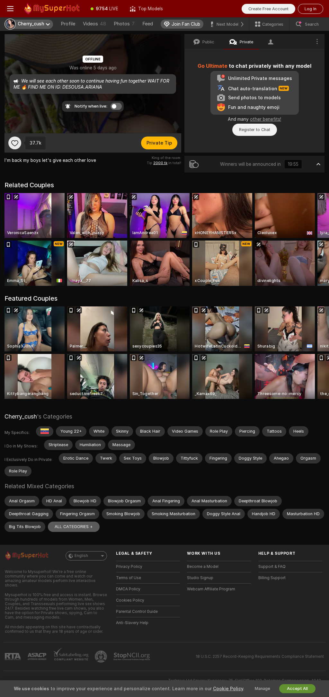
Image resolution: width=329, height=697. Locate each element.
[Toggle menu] (10, 8)
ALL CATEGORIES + (74, 526)
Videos (94, 24)
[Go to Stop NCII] (132, 656)
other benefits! (265, 119)
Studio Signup (200, 578)
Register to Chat (254, 129)
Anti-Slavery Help (132, 623)
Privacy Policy (129, 566)
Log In (310, 8)
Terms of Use (128, 578)
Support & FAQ (272, 566)
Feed (147, 24)
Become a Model (202, 566)
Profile (68, 24)
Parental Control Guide (137, 611)
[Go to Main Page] (53, 8)
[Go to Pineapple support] (101, 656)
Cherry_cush (20, 416)
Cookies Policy (130, 600)
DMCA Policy (128, 589)
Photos (124, 24)
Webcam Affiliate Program (211, 589)
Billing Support (272, 578)
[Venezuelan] (44, 431)
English (81, 555)
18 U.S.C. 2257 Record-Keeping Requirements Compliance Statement (260, 656)
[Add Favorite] (14, 143)
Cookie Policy (228, 688)
